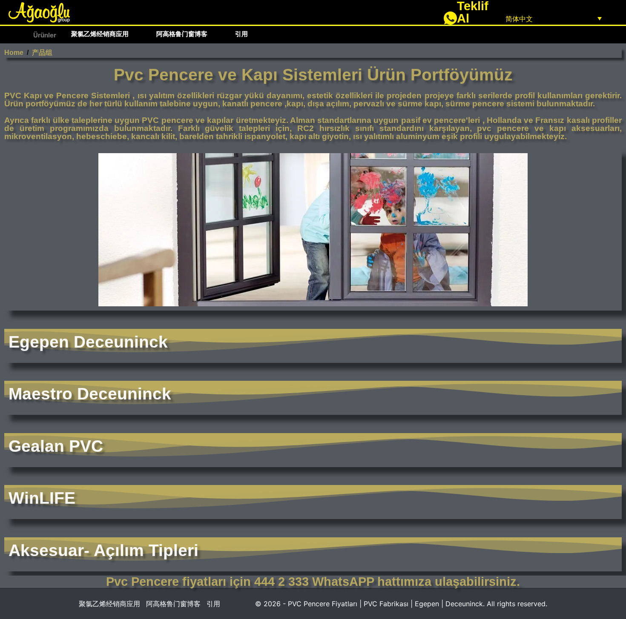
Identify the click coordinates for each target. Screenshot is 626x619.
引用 (241, 33)
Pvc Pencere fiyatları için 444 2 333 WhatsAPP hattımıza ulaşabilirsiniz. (313, 581)
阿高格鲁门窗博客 (181, 33)
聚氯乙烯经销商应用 (100, 33)
